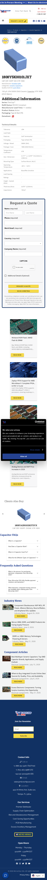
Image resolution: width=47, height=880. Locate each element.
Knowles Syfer (16, 84)
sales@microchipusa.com (24, 782)
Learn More (16, 88)
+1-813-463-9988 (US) (24, 770)
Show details (35, 450)
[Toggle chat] (5, 875)
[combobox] (23, 243)
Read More (17, 355)
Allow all (23, 456)
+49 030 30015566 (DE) (24, 774)
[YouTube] (44, 21)
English (38, 876)
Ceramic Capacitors (16, 86)
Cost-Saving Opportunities (23, 819)
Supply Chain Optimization (23, 811)
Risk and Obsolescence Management (23, 815)
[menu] (3, 20)
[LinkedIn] (34, 21)
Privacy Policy (25, 875)
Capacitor (30, 91)
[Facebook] (39, 21)
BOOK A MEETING (23, 291)
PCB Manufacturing (23, 823)
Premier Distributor (23, 807)
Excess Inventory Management (23, 827)
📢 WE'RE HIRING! (23, 834)
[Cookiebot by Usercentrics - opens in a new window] (34, 422)
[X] (42, 21)
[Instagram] (36, 21)
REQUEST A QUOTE (17, 21)
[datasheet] (13, 116)
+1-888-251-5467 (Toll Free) (24, 766)
